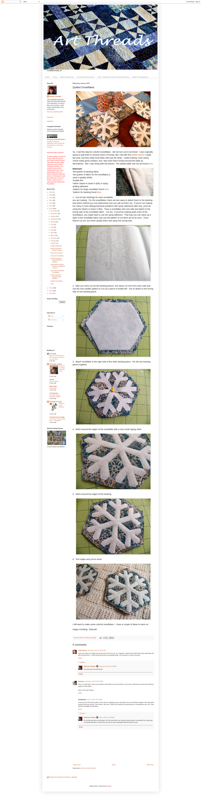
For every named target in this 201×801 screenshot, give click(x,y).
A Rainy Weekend (56, 246)
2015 (51, 203)
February (54, 238)
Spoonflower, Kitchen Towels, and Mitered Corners (57, 266)
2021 (51, 192)
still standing (52, 388)
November (54, 213)
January (53, 241)
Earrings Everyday (55, 402)
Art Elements (53, 393)
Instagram (50, 121)
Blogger (109, 786)
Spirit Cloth (53, 386)
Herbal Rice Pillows (56, 253)
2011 (51, 291)
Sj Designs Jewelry (55, 364)
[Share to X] (108, 638)
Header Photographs (140, 77)
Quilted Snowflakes (56, 281)
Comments (53, 320)
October (53, 216)
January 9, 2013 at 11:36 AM (97, 650)
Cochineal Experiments (85, 77)
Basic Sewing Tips (67, 77)
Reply (80, 658)
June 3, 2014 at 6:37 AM (94, 699)
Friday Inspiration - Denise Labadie (56, 249)
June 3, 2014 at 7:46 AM (106, 717)
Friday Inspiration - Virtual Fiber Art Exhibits (56, 260)
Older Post (150, 765)
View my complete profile (55, 112)
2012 (51, 288)
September (54, 219)
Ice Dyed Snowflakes (57, 256)
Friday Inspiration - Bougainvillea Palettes (56, 276)
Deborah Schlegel (89, 666)
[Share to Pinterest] (113, 638)
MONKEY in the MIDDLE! (62, 405)
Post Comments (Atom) (88, 768)
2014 (51, 206)
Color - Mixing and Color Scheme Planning (113, 77)
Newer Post (76, 765)
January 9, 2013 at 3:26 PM (107, 666)
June (52, 227)
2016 (51, 200)
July (52, 224)
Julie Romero (82, 650)
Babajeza (81, 681)
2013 (51, 208)
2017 (51, 197)
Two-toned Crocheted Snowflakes (57, 271)
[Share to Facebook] (111, 638)
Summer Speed (53, 381)
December (54, 211)
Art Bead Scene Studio (56, 417)
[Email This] (104, 638)
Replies (82, 662)
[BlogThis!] (106, 638)
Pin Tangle (52, 354)
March (53, 235)
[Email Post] (100, 637)
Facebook (50, 117)
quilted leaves (137, 155)
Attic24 (51, 379)
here (151, 164)
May (52, 230)
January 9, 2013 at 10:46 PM (94, 681)
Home (47, 77)
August (53, 222)
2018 (51, 195)
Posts (52, 316)
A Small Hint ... (55, 243)
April (52, 232)
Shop (55, 77)
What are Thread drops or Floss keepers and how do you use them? (56, 357)
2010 (51, 293)
